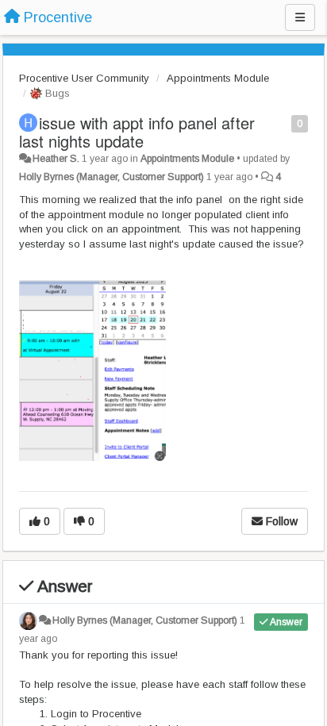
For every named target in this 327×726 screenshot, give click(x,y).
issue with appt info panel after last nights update (137, 131)
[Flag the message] (283, 123)
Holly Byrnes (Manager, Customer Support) (111, 176)
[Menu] (300, 17)
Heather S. (56, 158)
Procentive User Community (84, 78)
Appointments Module (218, 78)
